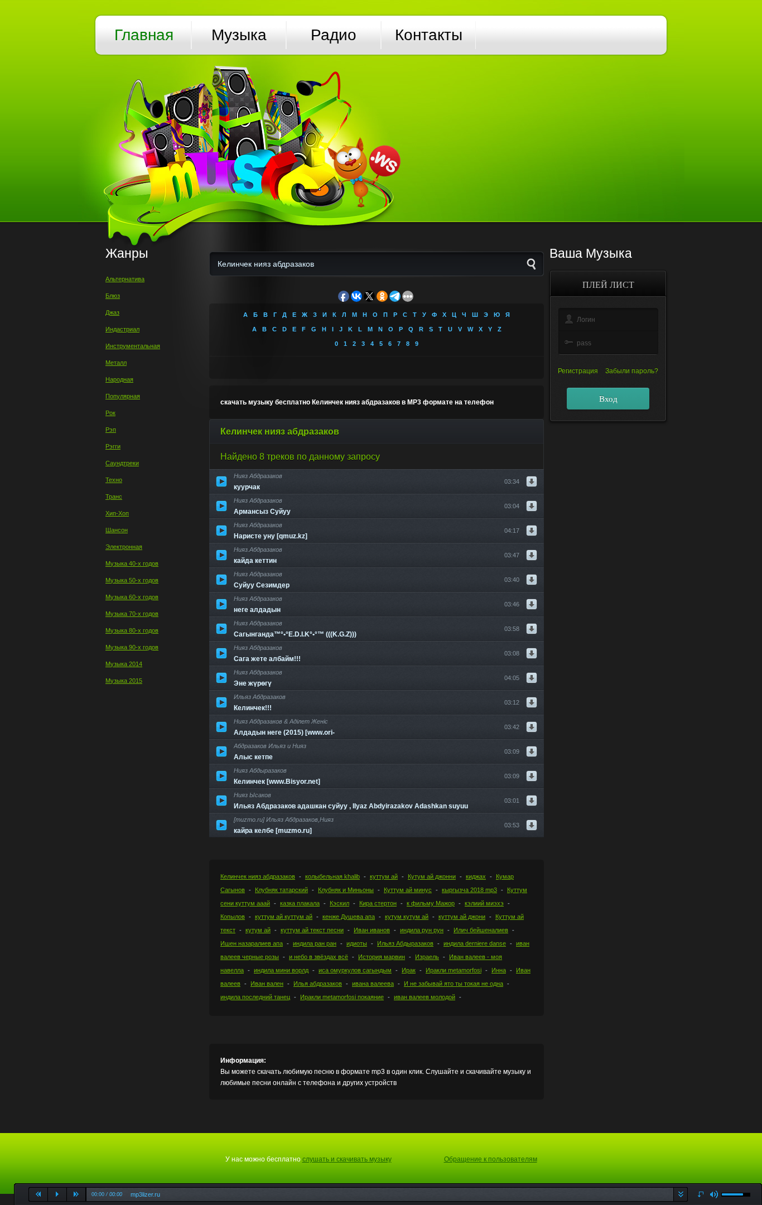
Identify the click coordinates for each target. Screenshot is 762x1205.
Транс (113, 496)
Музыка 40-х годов (131, 563)
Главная (143, 35)
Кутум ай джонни (432, 876)
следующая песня (76, 1194)
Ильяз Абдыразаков (405, 943)
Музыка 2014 (123, 664)
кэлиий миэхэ (484, 903)
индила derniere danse (474, 943)
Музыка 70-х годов (131, 613)
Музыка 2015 (123, 680)
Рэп (110, 429)
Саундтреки (122, 463)
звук (714, 1194)
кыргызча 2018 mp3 (469, 889)
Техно (113, 479)
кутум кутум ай (406, 916)
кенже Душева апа (348, 916)
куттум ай (384, 876)
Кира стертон (378, 903)
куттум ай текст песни (312, 930)
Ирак (409, 970)
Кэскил (339, 903)
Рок (110, 412)
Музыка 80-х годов (131, 630)
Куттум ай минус (408, 889)
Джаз (112, 312)
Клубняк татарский (281, 889)
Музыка (239, 35)
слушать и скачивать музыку (347, 1159)
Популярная (122, 396)
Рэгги (112, 446)
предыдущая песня (38, 1194)
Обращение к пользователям (490, 1159)
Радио (333, 35)
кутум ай (258, 930)
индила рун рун (421, 930)
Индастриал (122, 329)
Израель (427, 956)
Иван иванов (372, 930)
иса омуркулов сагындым (355, 970)
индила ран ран (314, 943)
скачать (680, 1194)
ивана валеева (373, 983)
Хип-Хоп (117, 513)
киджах (476, 876)
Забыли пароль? (631, 371)
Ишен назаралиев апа (251, 943)
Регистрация (578, 371)
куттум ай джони (461, 916)
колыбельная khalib (332, 876)
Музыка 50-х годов (131, 580)
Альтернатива (124, 279)
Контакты (428, 35)
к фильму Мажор (431, 903)
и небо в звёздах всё (318, 956)
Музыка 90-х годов (131, 647)
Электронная (123, 546)
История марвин (381, 956)
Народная (119, 379)
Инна (498, 970)
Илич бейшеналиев (481, 930)
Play (57, 1194)
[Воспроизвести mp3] (221, 481)
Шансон (116, 530)
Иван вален (266, 983)
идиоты (356, 943)
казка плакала (300, 903)
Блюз (112, 295)
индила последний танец (255, 997)
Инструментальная (132, 346)
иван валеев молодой (424, 997)
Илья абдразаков (317, 983)
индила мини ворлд (281, 970)
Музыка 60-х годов (131, 597)
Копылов (232, 916)
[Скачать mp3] (531, 481)
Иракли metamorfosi (453, 970)
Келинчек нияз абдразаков (257, 876)
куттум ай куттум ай (283, 916)
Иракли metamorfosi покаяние (342, 997)
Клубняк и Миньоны (346, 889)
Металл (116, 362)
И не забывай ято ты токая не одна (453, 983)
